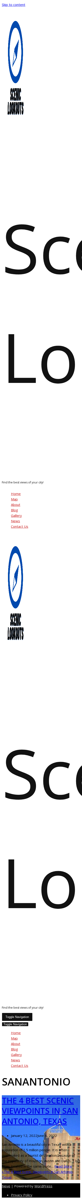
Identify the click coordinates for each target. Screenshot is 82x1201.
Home (16, 493)
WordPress (43, 1186)
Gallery (16, 515)
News (15, 521)
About (15, 504)
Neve (6, 1186)
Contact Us (19, 526)
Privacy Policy (21, 1195)
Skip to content (13, 4)
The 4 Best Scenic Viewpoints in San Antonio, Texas (40, 1110)
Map (14, 499)
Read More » (37, 1171)
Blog (14, 510)
